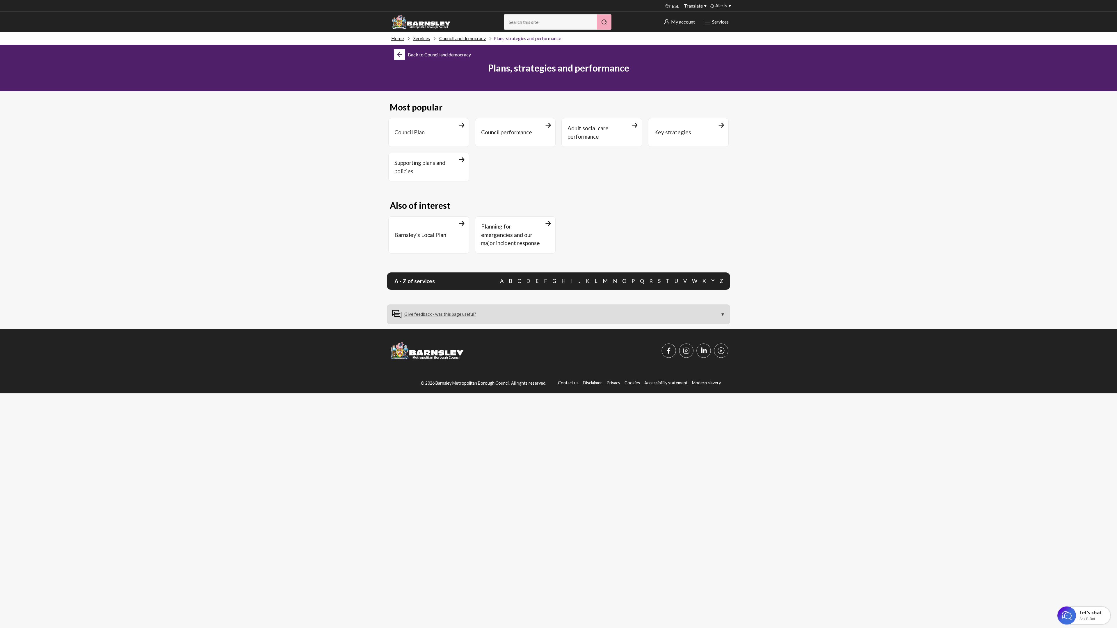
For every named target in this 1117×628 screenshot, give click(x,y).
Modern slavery (706, 382)
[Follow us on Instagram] (686, 350)
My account (683, 21)
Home (397, 38)
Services (720, 21)
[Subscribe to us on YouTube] (721, 350)
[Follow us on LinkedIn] (703, 350)
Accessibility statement (666, 382)
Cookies (632, 382)
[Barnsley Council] (421, 22)
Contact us (568, 382)
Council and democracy (462, 38)
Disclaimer (592, 382)
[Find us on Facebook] (668, 350)
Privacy (613, 382)
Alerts (721, 5)
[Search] (604, 22)
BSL (675, 6)
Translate (693, 5)
